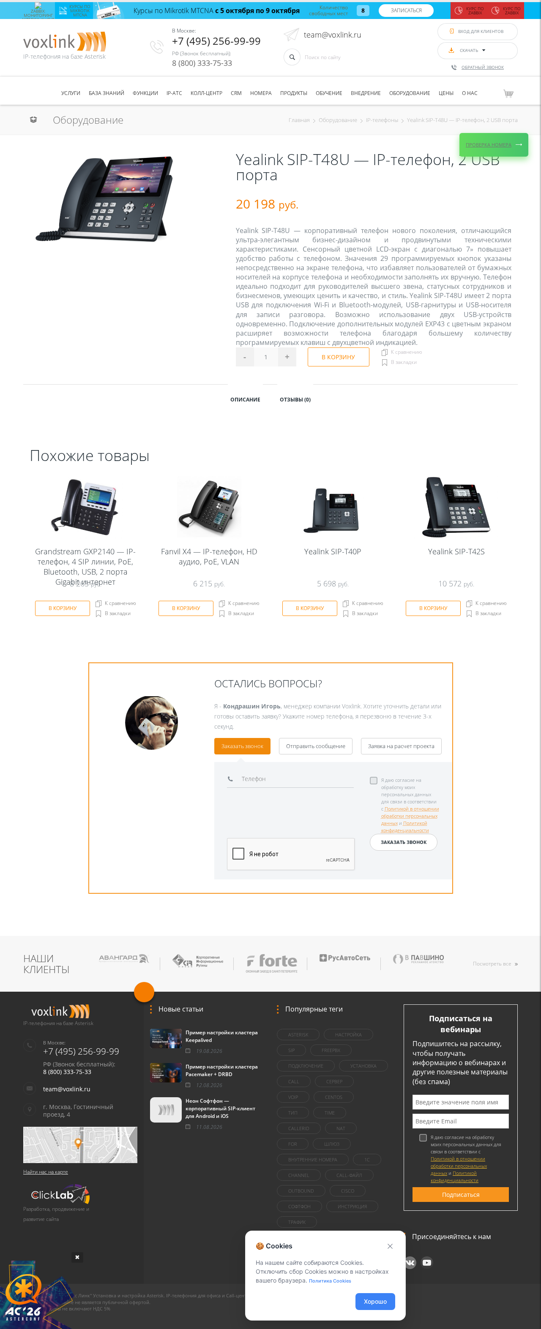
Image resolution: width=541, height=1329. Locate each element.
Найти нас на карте (45, 1171)
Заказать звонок (242, 746)
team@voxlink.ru (332, 35)
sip (291, 1050)
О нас (470, 93)
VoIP (293, 1097)
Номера (261, 93)
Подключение (305, 1066)
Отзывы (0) (295, 399)
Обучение (329, 93)
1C (367, 1159)
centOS (333, 1097)
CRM (236, 93)
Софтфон (299, 1206)
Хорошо (375, 1301)
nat (340, 1128)
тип (293, 1112)
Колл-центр (206, 93)
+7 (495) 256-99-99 (216, 41)
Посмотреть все (492, 963)
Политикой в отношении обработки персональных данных (410, 816)
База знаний (106, 93)
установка (363, 1066)
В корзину (338, 357)
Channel (298, 1175)
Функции (145, 93)
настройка (348, 1034)
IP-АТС (174, 93)
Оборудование (409, 93)
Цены (446, 93)
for (292, 1144)
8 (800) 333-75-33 (202, 63)
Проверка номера (488, 144)
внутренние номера (312, 1159)
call (293, 1081)
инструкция (352, 1206)
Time (330, 1112)
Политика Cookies (330, 1281)
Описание (245, 399)
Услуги (70, 93)
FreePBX (331, 1050)
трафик (297, 1222)
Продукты (293, 93)
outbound (301, 1191)
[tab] (245, 399)
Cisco (347, 1191)
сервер (334, 1081)
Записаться (406, 10)
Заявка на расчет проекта (401, 746)
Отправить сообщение (315, 746)
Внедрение (366, 93)
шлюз (331, 1144)
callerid (298, 1128)
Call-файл (349, 1175)
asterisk (298, 1034)
